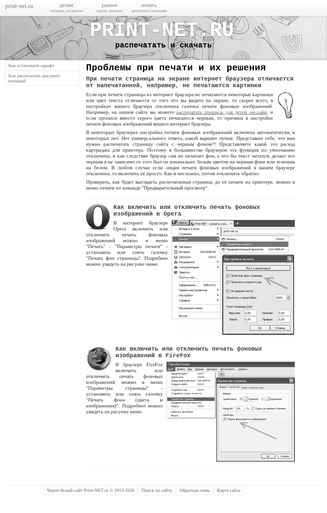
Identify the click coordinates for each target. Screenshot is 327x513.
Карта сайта (228, 490)
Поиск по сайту (157, 490)
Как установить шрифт (31, 65)
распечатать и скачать (163, 45)
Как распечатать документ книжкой (34, 78)
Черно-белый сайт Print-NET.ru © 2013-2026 (90, 490)
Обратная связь (195, 490)
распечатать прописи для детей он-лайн (221, 112)
